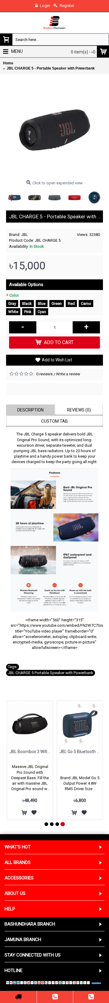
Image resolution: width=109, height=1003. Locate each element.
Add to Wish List (57, 359)
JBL (24, 234)
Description (30, 410)
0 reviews (44, 374)
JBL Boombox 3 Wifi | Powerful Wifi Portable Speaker (30, 751)
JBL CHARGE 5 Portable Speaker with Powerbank (50, 672)
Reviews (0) (79, 410)
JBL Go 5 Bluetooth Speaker (80, 751)
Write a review (68, 374)
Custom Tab (54, 421)
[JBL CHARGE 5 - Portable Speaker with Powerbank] (54, 128)
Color (14, 295)
